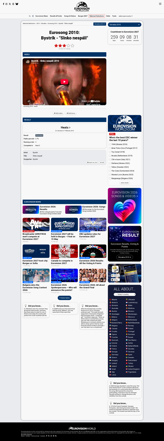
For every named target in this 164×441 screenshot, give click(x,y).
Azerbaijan (115, 314)
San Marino (132, 340)
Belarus (114, 317)
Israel (113, 369)
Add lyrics (71, 113)
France (114, 349)
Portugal (131, 331)
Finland (114, 346)
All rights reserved (26, 434)
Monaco (131, 311)
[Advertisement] (10, 54)
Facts (114, 16)
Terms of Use (35, 436)
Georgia (114, 352)
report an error (93, 162)
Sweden (131, 357)
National (97, 16)
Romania (131, 334)
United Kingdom (134, 369)
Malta (130, 305)
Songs (70, 16)
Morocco (131, 317)
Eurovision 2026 (124, 194)
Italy (113, 372)
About (23, 436)
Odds (108, 16)
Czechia (114, 337)
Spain (130, 355)
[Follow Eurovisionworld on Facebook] (3, 4)
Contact (28, 436)
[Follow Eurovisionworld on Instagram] (6, 4)
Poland (130, 329)
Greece (114, 357)
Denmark (114, 340)
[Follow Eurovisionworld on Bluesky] (17, 4)
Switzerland (132, 360)
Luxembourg (132, 302)
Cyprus (114, 334)
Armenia (114, 305)
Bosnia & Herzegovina (117, 323)
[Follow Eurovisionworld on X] (10, 4)
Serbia (130, 343)
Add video (59, 113)
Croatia (114, 331)
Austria (114, 311)
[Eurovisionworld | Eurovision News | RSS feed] (56, 436)
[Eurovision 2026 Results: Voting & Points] (124, 234)
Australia (114, 308)
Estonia (114, 343)
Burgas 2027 (82, 16)
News (42, 16)
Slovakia (131, 349)
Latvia (113, 375)
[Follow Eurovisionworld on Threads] (13, 4)
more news (65, 298)
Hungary (114, 360)
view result (124, 183)
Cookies (42, 436)
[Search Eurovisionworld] (29, 16)
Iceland (114, 363)
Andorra (114, 302)
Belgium (114, 320)
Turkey (130, 363)
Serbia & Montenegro (134, 346)
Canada (114, 329)
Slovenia (131, 352)
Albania (114, 300)
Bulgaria (114, 326)
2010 (38, 23)
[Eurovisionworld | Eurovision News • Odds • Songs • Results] (82, 7)
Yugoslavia (132, 372)
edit (102, 162)
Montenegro (132, 314)
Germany (114, 355)
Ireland (114, 366)
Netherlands (132, 320)
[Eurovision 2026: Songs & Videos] (124, 210)
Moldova (131, 308)
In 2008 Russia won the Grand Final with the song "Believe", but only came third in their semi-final (63, 309)
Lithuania (131, 300)
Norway (131, 326)
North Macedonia (133, 323)
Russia (130, 337)
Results (56, 16)
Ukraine (131, 366)
